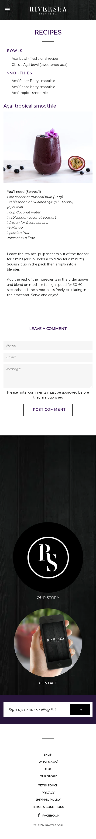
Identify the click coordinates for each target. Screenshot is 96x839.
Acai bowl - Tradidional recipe (35, 58)
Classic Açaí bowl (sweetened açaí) (39, 65)
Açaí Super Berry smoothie (33, 81)
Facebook (50, 815)
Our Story (48, 776)
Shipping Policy (48, 799)
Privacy (48, 792)
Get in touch (48, 785)
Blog (48, 769)
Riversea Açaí (54, 825)
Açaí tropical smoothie (30, 93)
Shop (48, 754)
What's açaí (48, 762)
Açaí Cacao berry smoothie (33, 87)
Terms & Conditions (48, 807)
